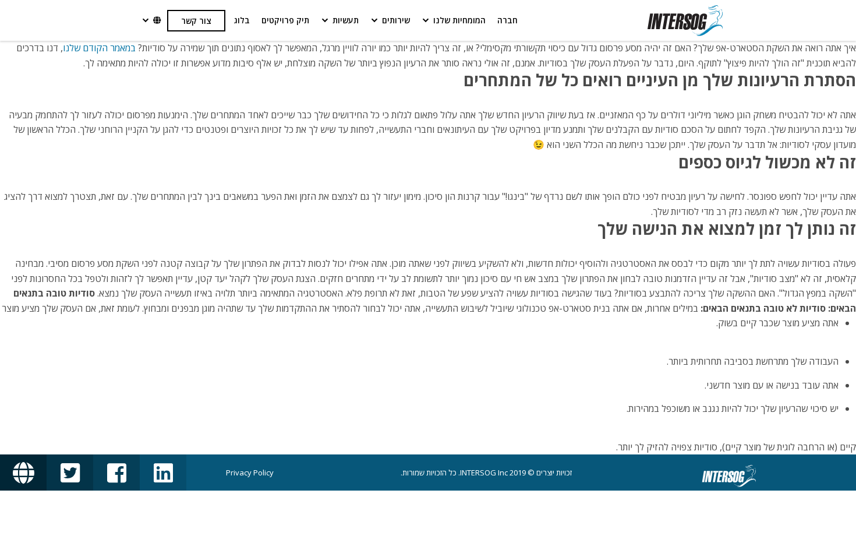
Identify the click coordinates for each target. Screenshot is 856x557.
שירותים (396, 20)
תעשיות (346, 20)
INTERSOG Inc (484, 472)
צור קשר (196, 20)
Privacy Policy (250, 472)
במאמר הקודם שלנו (99, 47)
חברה (507, 20)
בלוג (242, 20)
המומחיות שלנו (459, 20)
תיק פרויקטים (285, 20)
